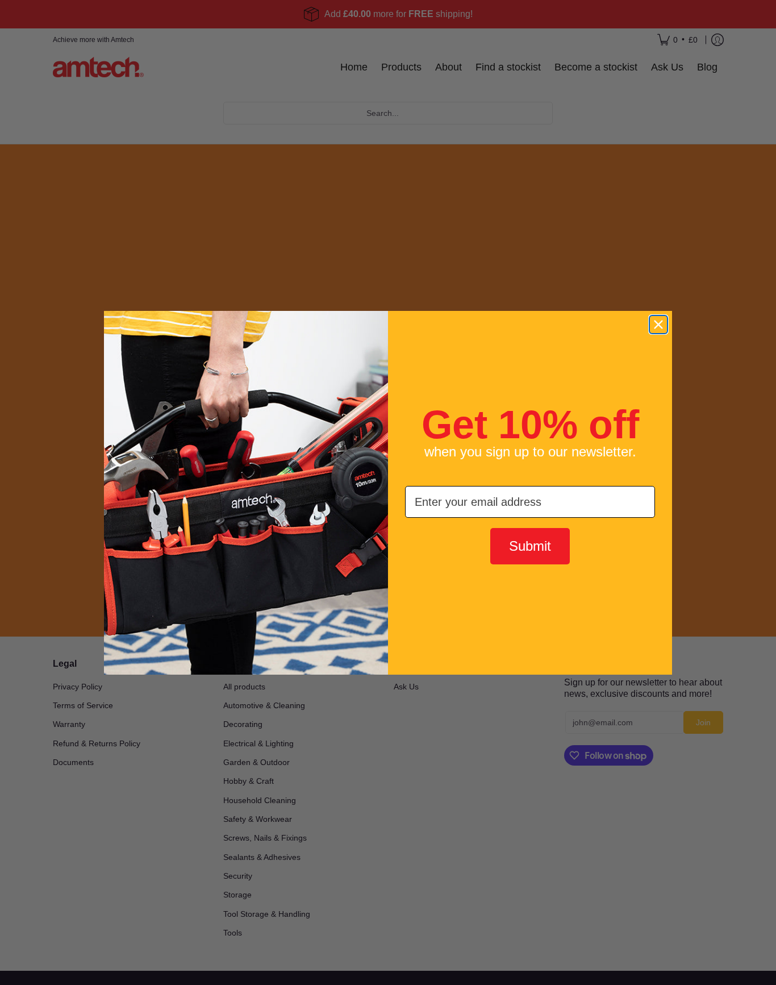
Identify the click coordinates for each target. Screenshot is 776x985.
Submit (530, 546)
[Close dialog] (658, 324)
